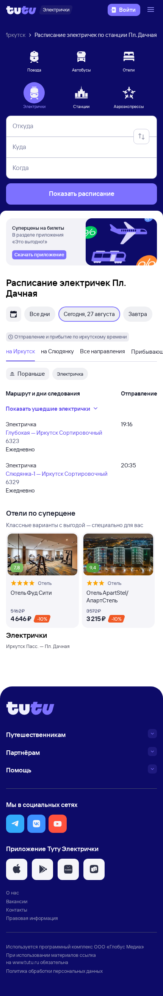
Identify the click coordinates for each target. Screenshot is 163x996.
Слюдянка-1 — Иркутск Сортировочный (57, 473)
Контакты (16, 910)
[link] (39, 254)
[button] (15, 824)
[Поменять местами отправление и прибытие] (141, 136)
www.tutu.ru (26, 962)
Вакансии (16, 901)
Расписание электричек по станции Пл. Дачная (95, 34)
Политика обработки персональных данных (54, 971)
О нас (12, 893)
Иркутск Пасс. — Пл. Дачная (38, 646)
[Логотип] (21, 10)
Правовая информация (32, 918)
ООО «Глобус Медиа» (119, 947)
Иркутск (14, 34)
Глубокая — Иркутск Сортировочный (54, 432)
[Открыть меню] (151, 9)
